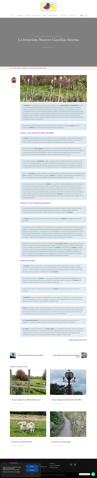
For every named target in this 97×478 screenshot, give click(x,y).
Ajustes (32, 473)
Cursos (27, 15)
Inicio (12, 15)
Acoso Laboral (15, 397)
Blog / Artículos (53, 15)
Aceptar (32, 466)
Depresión (50, 36)
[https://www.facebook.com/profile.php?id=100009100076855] (71, 464)
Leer (42, 403)
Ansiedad (37, 36)
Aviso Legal (72, 15)
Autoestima (44, 36)
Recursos (62, 15)
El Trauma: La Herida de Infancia (21, 442)
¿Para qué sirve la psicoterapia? (61, 442)
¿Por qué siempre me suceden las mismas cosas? (26, 400)
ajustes (18, 471)
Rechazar (32, 470)
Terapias (19, 15)
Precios (44, 15)
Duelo (55, 36)
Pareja (59, 36)
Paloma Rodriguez (14, 85)
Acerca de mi (36, 15)
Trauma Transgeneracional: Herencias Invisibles (66, 400)
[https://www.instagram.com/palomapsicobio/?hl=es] (75, 464)
